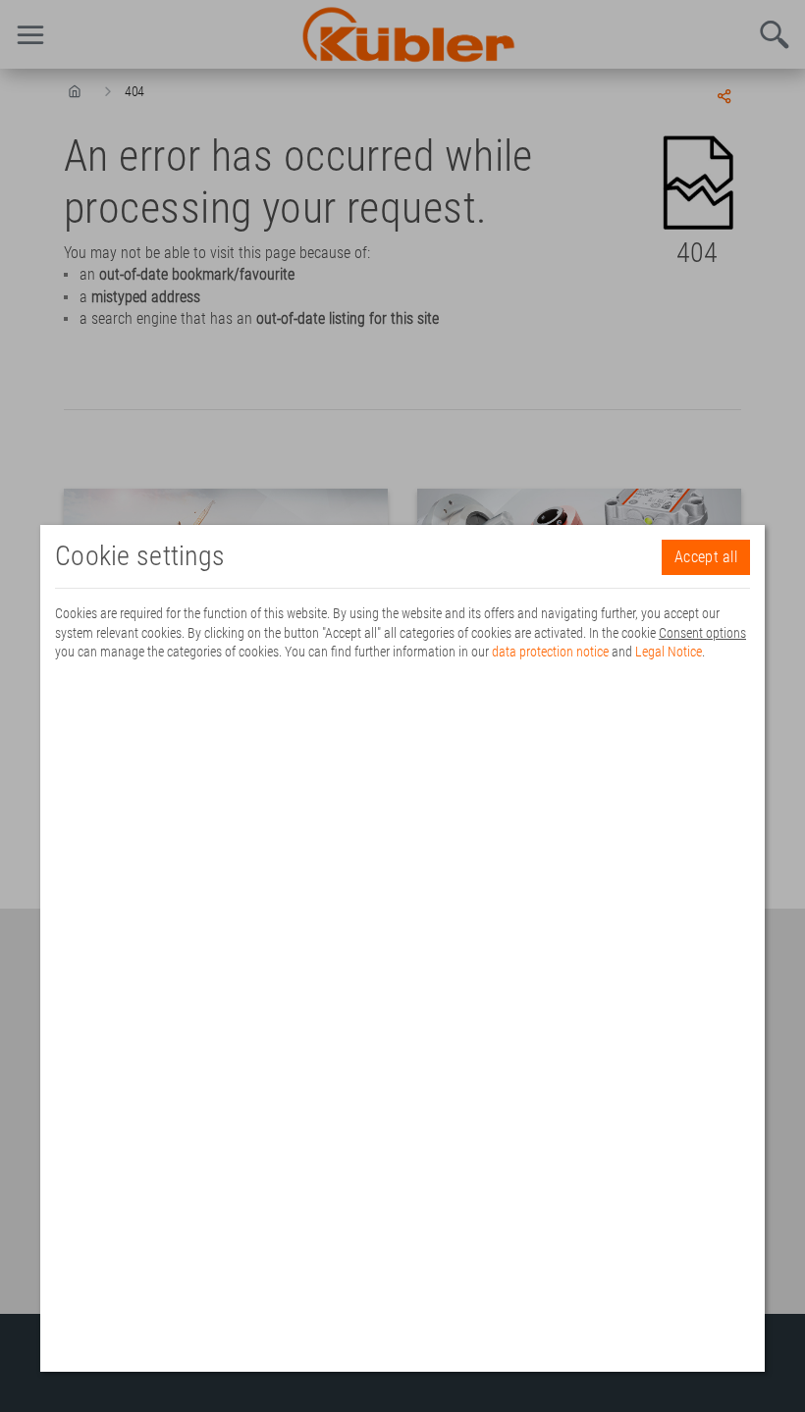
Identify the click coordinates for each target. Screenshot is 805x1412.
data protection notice (550, 651)
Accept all (705, 557)
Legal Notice (668, 651)
